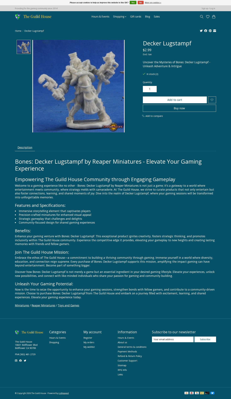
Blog (147, 16)
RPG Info (122, 369)
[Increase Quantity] (153, 89)
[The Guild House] (34, 16)
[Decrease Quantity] (146, 89)
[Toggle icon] (201, 17)
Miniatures (22, 305)
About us (122, 342)
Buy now (179, 108)
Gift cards (135, 16)
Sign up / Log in (208, 8)
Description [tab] (25, 147)
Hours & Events (100, 16)
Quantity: (147, 82)
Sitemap (122, 365)
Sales (157, 16)
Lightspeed (64, 393)
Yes (133, 3)
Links (120, 374)
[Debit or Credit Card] (207, 393)
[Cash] (186, 393)
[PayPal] (202, 393)
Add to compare (154, 115)
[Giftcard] (192, 393)
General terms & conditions (132, 346)
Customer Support (127, 360)
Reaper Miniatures (43, 305)
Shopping (54, 342)
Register (87, 337)
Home (18, 30)
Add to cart (174, 100)
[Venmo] (212, 393)
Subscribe (205, 339)
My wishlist (89, 346)
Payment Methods (127, 351)
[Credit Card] (197, 393)
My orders (88, 342)
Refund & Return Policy (130, 356)
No (140, 3)
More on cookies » (153, 3)
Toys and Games (68, 305)
